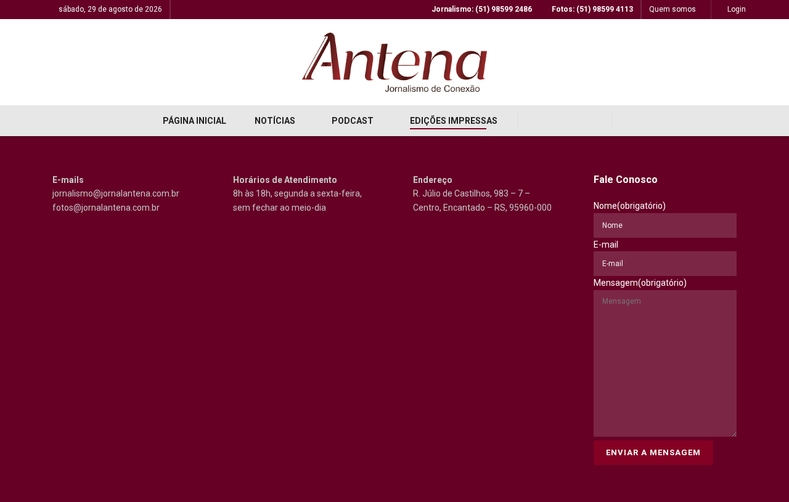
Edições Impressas (453, 121)
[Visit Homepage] (394, 62)
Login (736, 9)
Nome (630, 206)
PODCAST (353, 121)
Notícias (275, 121)
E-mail (606, 244)
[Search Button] (629, 120)
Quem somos (672, 9)
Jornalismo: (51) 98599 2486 (481, 9)
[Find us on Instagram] (565, 121)
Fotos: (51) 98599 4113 (591, 9)
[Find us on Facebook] (538, 121)
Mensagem (640, 283)
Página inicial (194, 121)
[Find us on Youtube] (591, 121)
